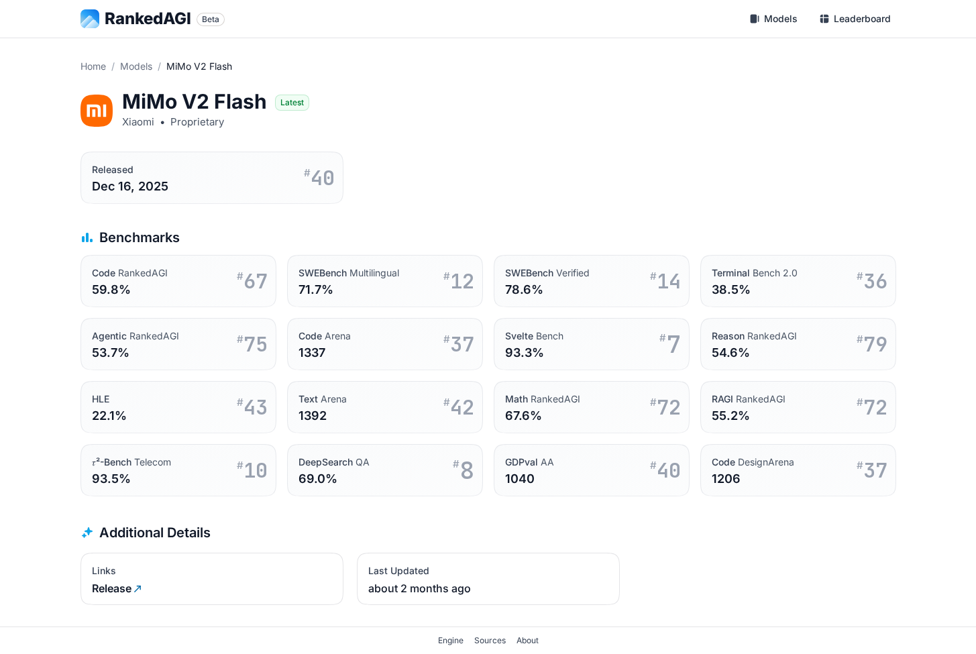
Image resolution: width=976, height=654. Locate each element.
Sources (490, 640)
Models (136, 66)
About (528, 640)
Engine (451, 640)
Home (93, 66)
